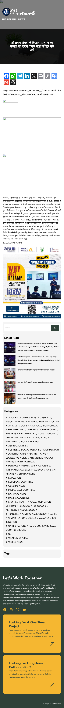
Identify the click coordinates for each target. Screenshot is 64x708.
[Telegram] (20, 76)
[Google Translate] (54, 76)
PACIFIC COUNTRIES (19, 498)
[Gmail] (6, 82)
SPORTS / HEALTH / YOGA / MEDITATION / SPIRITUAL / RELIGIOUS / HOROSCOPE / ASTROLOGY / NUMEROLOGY (29, 506)
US (9, 534)
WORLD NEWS (15, 542)
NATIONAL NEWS (16, 243)
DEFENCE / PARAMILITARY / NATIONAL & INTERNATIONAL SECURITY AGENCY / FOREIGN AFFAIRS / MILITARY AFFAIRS (31, 470)
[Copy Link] (47, 76)
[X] (33, 76)
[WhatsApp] (13, 76)
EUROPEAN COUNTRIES (20, 482)
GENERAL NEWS (16, 486)
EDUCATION (14, 478)
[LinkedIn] (27, 76)
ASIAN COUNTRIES (18, 446)
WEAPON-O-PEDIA (18, 538)
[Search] (55, 328)
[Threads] (13, 82)
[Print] (40, 76)
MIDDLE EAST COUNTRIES (21, 490)
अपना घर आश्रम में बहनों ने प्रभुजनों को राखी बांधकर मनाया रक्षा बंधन (36, 370)
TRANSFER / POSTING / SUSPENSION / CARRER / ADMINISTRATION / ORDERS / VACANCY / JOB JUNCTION (32, 518)
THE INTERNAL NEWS (13, 19)
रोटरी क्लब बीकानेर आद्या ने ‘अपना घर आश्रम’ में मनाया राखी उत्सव (35, 382)
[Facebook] (6, 76)
